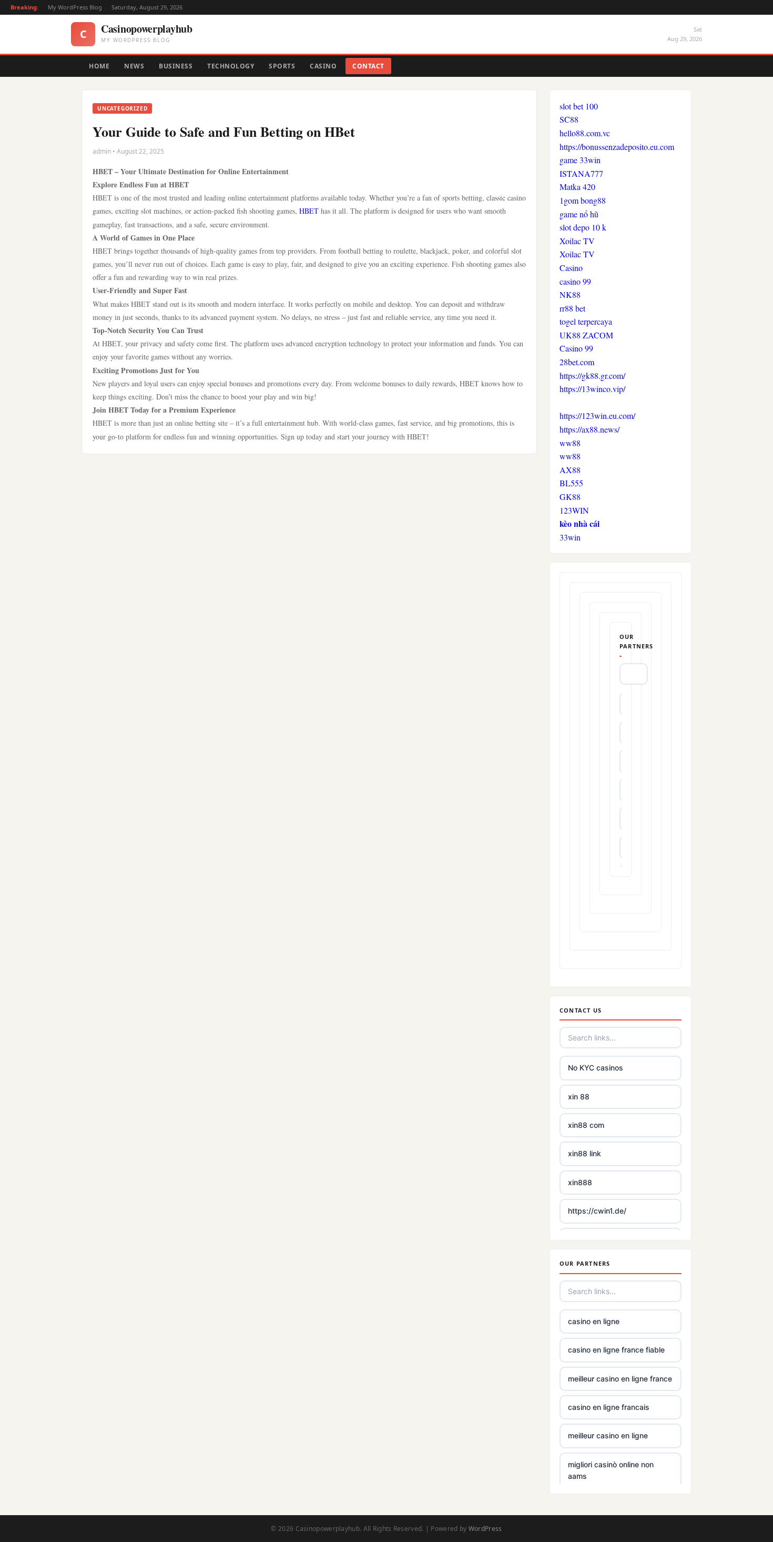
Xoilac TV (577, 240)
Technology (230, 66)
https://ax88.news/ (589, 429)
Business (175, 66)
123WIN (574, 510)
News (134, 66)
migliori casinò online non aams (611, 1470)
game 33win (580, 159)
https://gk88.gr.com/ (592, 375)
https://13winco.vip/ (592, 388)
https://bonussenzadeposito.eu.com (617, 146)
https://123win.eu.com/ (597, 415)
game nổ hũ (579, 213)
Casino (323, 66)
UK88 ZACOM (586, 335)
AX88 (570, 469)
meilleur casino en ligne (608, 1435)
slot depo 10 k (583, 227)
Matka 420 (577, 186)
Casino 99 (576, 348)
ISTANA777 (581, 173)
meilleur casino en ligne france (620, 1378)
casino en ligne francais (608, 1407)
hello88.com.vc (585, 132)
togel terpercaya (586, 321)
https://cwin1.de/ (597, 1210)
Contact (368, 66)
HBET (309, 211)
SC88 (569, 119)
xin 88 (578, 1096)
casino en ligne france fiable (616, 1349)
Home (99, 66)
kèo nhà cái (579, 523)
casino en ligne (593, 1321)
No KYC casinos (595, 1067)
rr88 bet (572, 308)
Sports (282, 66)
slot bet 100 (579, 106)
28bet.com (577, 361)
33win (570, 537)
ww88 (570, 442)
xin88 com (586, 1124)
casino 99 (575, 281)
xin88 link (584, 1153)
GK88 (570, 496)
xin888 (580, 1182)
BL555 (571, 482)
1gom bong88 (583, 200)
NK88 (570, 294)
